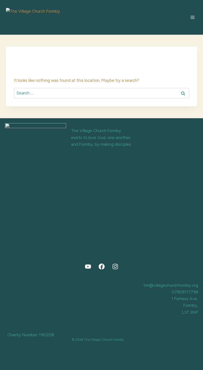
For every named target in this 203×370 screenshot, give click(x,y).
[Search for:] (101, 92)
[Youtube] (88, 266)
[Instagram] (115, 266)
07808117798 (185, 291)
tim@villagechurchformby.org (170, 285)
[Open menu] (192, 17)
